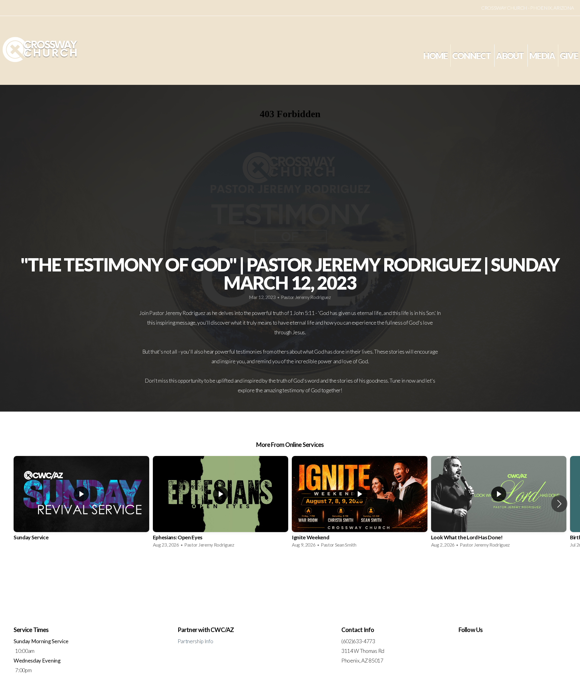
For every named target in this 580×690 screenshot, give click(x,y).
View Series (290, 569)
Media (542, 55)
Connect (472, 55)
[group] (81, 503)
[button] (559, 503)
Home (435, 55)
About (510, 55)
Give (569, 55)
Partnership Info (195, 641)
